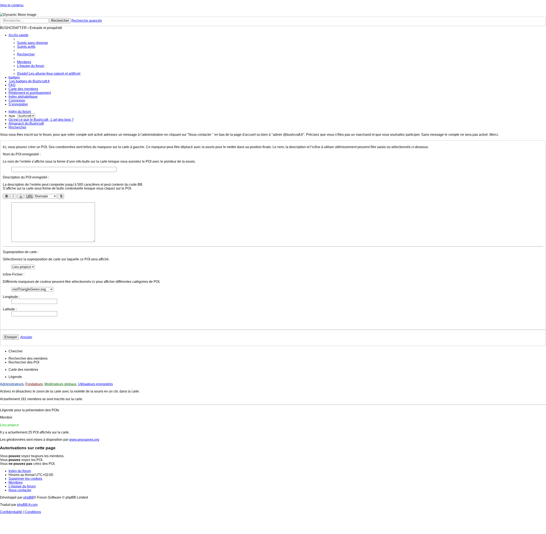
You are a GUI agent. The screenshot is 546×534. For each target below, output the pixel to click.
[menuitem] (32, 43)
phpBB (28, 497)
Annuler (26, 337)
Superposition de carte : (21, 252)
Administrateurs (12, 384)
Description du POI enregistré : (26, 177)
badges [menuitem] (14, 77)
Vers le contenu (11, 5)
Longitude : (11, 297)
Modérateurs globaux (60, 384)
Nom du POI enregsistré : (22, 154)
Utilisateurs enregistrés (95, 384)
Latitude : (10, 309)
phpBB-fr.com (27, 504)
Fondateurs (34, 384)
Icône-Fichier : (13, 274)
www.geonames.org (84, 439)
